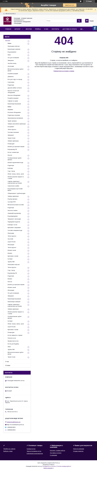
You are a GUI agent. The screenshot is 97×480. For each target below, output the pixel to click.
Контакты (55, 29)
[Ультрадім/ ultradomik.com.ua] (7, 24)
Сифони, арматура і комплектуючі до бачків (15, 182)
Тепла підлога (12, 129)
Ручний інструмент (13, 98)
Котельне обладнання (14, 112)
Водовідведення (13, 216)
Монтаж (29, 29)
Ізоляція (10, 259)
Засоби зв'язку (12, 63)
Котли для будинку (13, 344)
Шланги (10, 253)
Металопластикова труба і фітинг (16, 69)
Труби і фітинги (12, 121)
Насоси (10, 155)
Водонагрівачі (12, 52)
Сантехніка (11, 82)
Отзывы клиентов (78, 451)
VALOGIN (10, 239)
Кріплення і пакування (14, 227)
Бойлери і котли (12, 224)
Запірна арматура (13, 141)
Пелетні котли (12, 338)
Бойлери (10, 168)
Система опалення (13, 132)
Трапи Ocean (11, 138)
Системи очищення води (15, 230)
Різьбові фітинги (12, 199)
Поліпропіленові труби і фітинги (15, 158)
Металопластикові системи (16, 204)
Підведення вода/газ (14, 221)
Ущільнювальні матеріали (15, 118)
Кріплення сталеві (13, 256)
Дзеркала (10, 76)
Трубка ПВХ (11, 261)
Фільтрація (11, 244)
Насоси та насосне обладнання (13, 91)
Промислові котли (13, 341)
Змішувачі (11, 60)
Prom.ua (57, 463)
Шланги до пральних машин (16, 146)
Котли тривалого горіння (15, 335)
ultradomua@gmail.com (13, 422)
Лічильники (11, 233)
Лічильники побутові (14, 46)
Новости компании (78, 449)
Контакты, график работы (57, 450)
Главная (8, 29)
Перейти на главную (9, 449)
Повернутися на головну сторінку (64, 71)
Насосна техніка (12, 210)
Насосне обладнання (14, 95)
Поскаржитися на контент (49, 466)
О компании (53, 455)
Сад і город (11, 171)
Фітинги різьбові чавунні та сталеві (16, 177)
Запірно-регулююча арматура (17, 124)
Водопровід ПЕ (12, 149)
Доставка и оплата (70, 29)
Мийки (9, 43)
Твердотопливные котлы (34, 451)
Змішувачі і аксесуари (14, 219)
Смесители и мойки (13, 186)
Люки (9, 55)
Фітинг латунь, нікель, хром (16, 174)
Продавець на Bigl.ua (48, 464)
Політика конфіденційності (64, 466)
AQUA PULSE (12, 242)
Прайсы (38, 29)
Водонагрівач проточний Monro (15, 189)
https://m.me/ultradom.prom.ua (15, 424)
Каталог (17, 29)
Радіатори (11, 85)
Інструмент (11, 126)
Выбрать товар (8, 451)
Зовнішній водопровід (14, 213)
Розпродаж (11, 143)
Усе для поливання (13, 57)
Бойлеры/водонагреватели (35, 453)
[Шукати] (79, 21)
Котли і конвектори (13, 152)
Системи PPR (12, 202)
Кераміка (10, 109)
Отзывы (7, 365)
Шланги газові (12, 250)
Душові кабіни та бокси (15, 88)
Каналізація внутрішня (14, 103)
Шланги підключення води (15, 162)
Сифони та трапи (13, 101)
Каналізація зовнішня (14, 49)
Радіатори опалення (14, 115)
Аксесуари (11, 66)
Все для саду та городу (15, 79)
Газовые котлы (31, 449)
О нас (46, 29)
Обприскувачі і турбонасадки (16, 193)
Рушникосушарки (13, 73)
